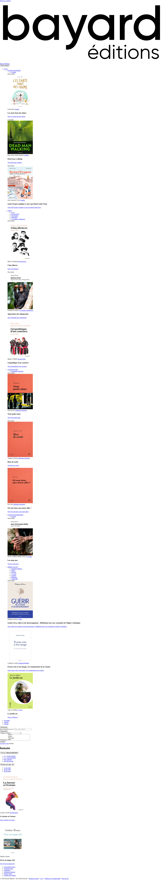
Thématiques (4, 740)
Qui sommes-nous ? (10, 867)
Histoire (13, 572)
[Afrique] (19, 736)
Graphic (13, 72)
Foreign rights (8, 874)
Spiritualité (14, 579)
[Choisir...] (19, 735)
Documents (14, 216)
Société (13, 516)
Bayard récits (15, 214)
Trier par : (9, 753)
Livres (6, 69)
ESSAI (10, 210)
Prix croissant (8, 759)
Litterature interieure (17, 371)
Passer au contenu (5, 1)
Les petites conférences (18, 219)
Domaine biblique (16, 569)
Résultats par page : (7, 764)
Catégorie (3, 733)
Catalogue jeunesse (9, 872)
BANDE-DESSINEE (14, 70)
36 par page (7, 771)
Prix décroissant (8, 761)
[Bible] (19, 740)
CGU (41, 878)
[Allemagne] (19, 738)
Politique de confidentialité (52, 878)
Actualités (7, 720)
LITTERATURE (13, 369)
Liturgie (13, 575)
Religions (14, 577)
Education (14, 217)
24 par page (7, 769)
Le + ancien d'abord (10, 758)
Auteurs (6, 722)
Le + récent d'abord (9, 756)
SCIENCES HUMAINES (15, 515)
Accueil (2, 743)
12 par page (7, 768)
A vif (12, 212)
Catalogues (7, 870)
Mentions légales (34, 878)
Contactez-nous (8, 868)
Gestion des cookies (10, 875)
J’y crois (13, 574)
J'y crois (19, 710)
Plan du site (65, 878)
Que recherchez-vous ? (7, 729)
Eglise (13, 570)
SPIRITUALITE (13, 567)
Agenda (6, 724)
